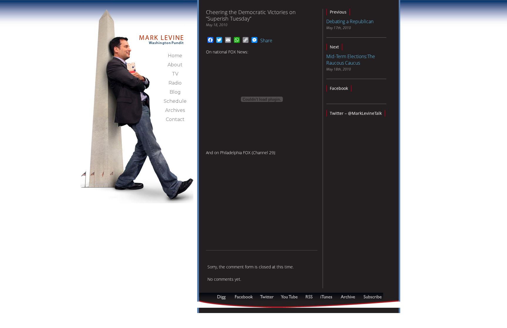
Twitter (267, 297)
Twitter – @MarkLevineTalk (356, 113)
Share (266, 40)
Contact (175, 119)
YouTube (289, 297)
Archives (175, 110)
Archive (347, 297)
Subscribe (228, 305)
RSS (309, 297)
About (175, 65)
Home (175, 55)
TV (175, 74)
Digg (223, 297)
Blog (175, 92)
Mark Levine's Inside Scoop (161, 36)
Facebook (339, 88)
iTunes (326, 297)
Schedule (175, 101)
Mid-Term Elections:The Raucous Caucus (350, 59)
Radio (175, 83)
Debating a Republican (350, 21)
